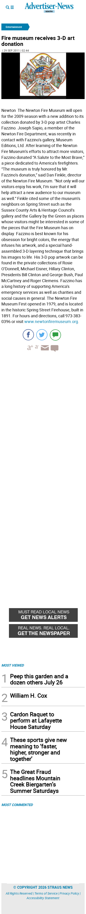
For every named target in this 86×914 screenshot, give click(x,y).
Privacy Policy (69, 893)
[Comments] (55, 334)
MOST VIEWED (12, 665)
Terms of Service (46, 893)
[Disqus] (43, 418)
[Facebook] (28, 334)
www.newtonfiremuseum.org (51, 321)
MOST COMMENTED (17, 804)
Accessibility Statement (43, 898)
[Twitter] (41, 334)
